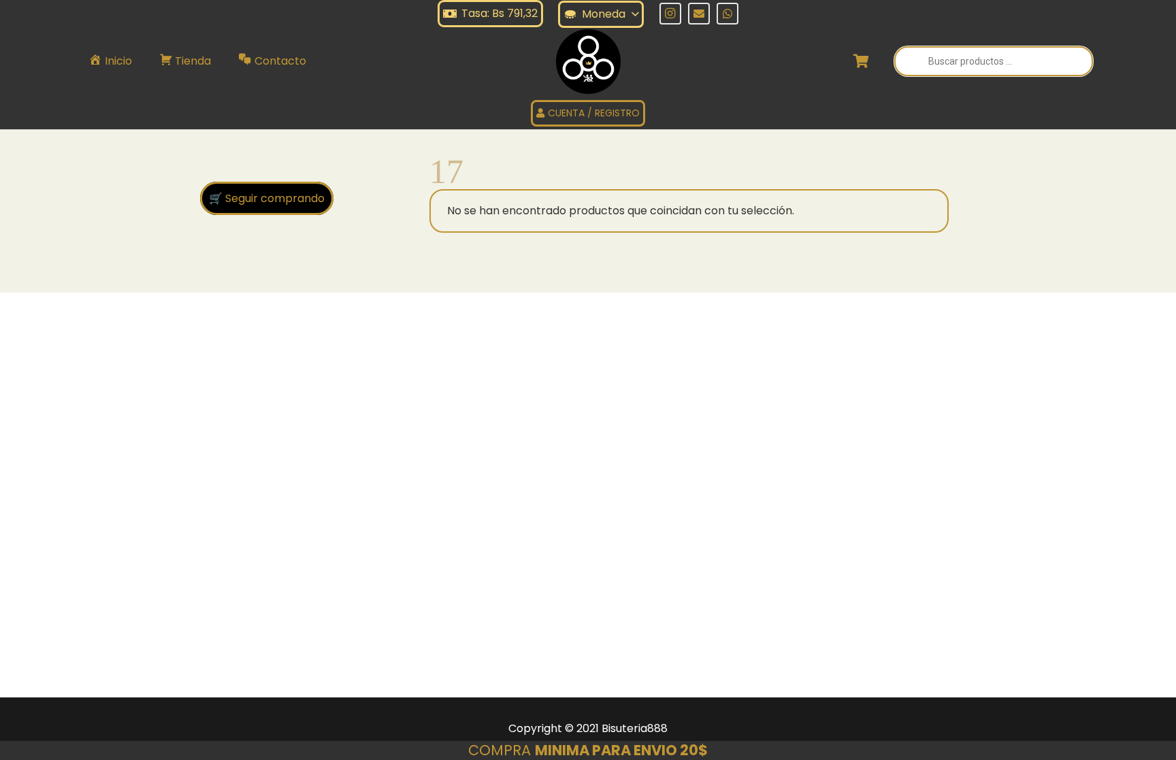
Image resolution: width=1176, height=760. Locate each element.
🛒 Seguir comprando (267, 198)
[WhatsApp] (727, 13)
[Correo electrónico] (699, 13)
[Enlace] (588, 61)
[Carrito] (862, 61)
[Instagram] (670, 13)
